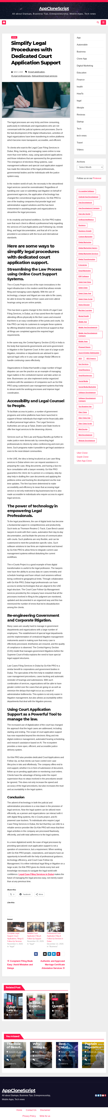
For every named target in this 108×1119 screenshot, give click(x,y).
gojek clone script (85, 299)
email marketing (84, 271)
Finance (81, 80)
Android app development (88, 197)
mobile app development (87, 327)
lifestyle (80, 108)
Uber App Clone (84, 461)
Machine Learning (85, 310)
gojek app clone (84, 282)
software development (87, 393)
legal (14, 37)
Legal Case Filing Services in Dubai (36, 874)
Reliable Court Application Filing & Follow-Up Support (34, 936)
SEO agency (91, 358)
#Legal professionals (21, 76)
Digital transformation (86, 259)
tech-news (82, 136)
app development (85, 203)
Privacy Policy (29, 1116)
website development (86, 441)
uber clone (82, 412)
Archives (81, 162)
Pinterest (97, 178)
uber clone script (85, 424)
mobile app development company (87, 334)
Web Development (85, 435)
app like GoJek (84, 214)
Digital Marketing (85, 66)
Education (82, 73)
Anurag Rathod (16, 1056)
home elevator (84, 305)
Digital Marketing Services (88, 254)
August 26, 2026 (16, 1052)
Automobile (82, 45)
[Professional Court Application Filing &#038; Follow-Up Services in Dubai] (55, 927)
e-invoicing (82, 265)
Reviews (81, 115)
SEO (80, 358)
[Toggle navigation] (103, 22)
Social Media (83, 381)
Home (19, 1110)
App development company (89, 208)
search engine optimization (88, 353)
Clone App (82, 59)
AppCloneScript (54, 8)
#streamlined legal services (44, 76)
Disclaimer (45, 1110)
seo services (83, 364)
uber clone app (84, 418)
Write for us (45, 1116)
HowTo (80, 94)
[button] (98, 22)
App (79, 38)
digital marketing (84, 242)
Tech (79, 129)
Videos (80, 150)
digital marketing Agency (87, 248)
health (80, 87)
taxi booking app (85, 407)
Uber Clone (82, 453)
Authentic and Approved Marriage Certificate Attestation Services (52, 964)
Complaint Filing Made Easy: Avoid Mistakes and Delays (20, 964)
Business (81, 52)
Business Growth (84, 231)
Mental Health (83, 316)
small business (84, 370)
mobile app (82, 322)
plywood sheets (84, 347)
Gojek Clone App (84, 293)
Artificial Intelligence (86, 220)
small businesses (85, 376)
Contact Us (31, 1110)
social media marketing (87, 387)
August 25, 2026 (68, 1052)
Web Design (82, 429)
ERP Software (83, 276)
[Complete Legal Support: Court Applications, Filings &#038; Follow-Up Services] (15, 927)
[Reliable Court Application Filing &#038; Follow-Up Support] (35, 927)
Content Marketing (85, 237)
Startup (80, 122)
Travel (80, 143)
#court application (36, 72)
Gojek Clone (83, 288)
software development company (87, 399)
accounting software (86, 191)
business (82, 225)
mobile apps (83, 341)
